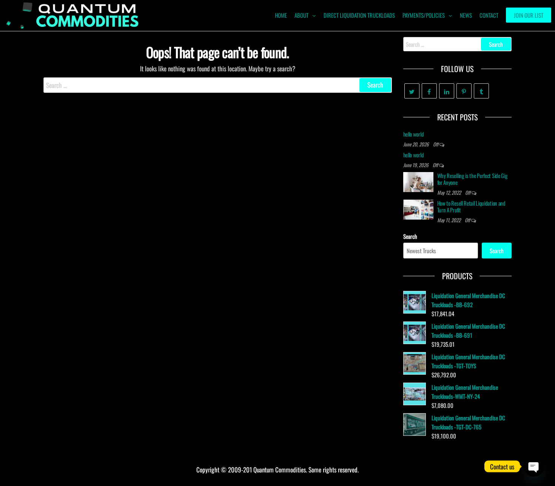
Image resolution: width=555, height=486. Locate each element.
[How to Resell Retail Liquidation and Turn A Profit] (418, 209)
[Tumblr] (481, 90)
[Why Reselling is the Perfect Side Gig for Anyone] (418, 181)
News (466, 15)
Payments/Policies (423, 15)
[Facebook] (429, 90)
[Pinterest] (464, 90)
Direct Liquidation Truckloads (359, 15)
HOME (281, 15)
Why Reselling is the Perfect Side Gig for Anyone (472, 178)
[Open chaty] (534, 466)
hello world (413, 134)
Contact (488, 15)
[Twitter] (411, 90)
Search (410, 236)
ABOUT (301, 15)
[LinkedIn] (446, 90)
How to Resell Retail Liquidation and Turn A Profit (471, 206)
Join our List (528, 15)
